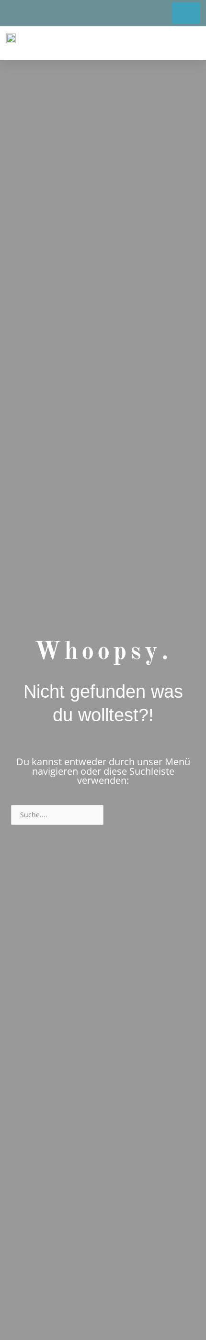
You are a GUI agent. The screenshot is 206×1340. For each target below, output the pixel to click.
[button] (191, 43)
